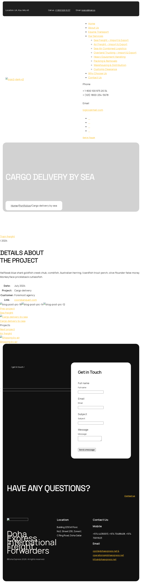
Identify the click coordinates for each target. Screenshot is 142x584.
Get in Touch (89, 137)
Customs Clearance (105, 69)
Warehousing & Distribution (110, 65)
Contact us (129, 496)
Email (80, 403)
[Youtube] (133, 8)
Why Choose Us (97, 73)
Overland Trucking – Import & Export (115, 52)
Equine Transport (98, 31)
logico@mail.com (93, 110)
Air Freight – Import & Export (110, 44)
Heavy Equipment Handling (109, 56)
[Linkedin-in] (123, 8)
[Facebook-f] (104, 8)
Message (82, 434)
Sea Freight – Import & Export (111, 40)
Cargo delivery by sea (12, 321)
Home (91, 23)
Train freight (7, 236)
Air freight (6, 333)
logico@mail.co (88, 10)
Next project (7, 329)
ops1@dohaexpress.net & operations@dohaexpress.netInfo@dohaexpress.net (108, 555)
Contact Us (95, 77)
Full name (82, 387)
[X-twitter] (113, 8)
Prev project (7, 308)
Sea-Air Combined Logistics (110, 48)
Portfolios (25, 205)
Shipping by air (8, 341)
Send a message (87, 449)
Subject (81, 418)
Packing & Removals (105, 61)
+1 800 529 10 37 (62, 10)
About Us (93, 27)
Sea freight (6, 312)
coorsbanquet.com (25, 299)
